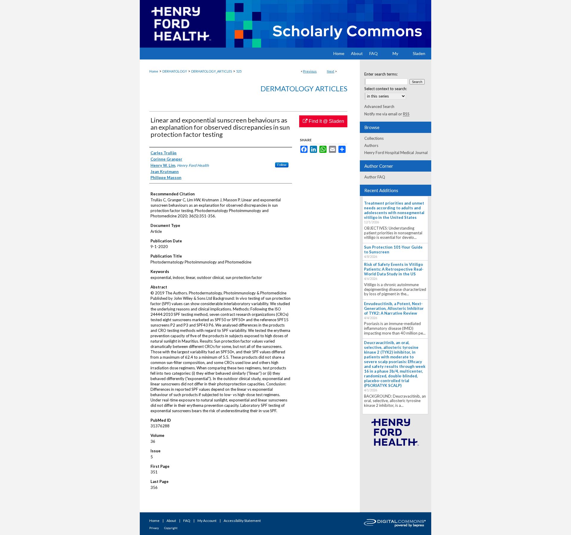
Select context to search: (385, 88)
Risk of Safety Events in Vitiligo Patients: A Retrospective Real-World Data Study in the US (393, 269)
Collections (374, 138)
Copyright (171, 528)
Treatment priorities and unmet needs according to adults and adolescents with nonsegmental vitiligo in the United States (394, 210)
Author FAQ (374, 177)
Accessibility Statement (242, 520)
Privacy (154, 528)
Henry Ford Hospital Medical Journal (396, 152)
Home (153, 71)
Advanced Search (379, 106)
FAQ (186, 520)
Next (330, 71)
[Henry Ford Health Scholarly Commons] (285, 24)
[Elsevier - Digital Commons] (395, 524)
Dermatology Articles (304, 88)
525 (238, 71)
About (171, 520)
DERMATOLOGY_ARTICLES (211, 71)
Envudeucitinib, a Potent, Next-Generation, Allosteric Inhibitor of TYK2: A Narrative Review (394, 308)
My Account (207, 520)
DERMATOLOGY (174, 71)
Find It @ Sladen (326, 121)
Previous (310, 71)
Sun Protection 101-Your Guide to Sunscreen (393, 249)
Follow (281, 165)
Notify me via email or (387, 114)
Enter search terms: (381, 74)
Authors (371, 145)
